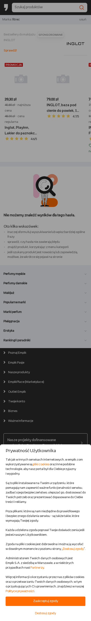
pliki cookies (41, 464)
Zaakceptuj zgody (45, 601)
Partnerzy (37, 567)
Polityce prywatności (20, 591)
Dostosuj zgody (73, 549)
